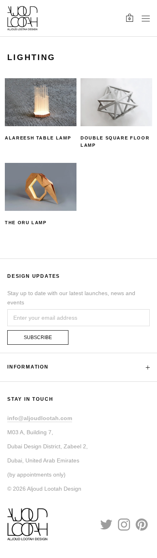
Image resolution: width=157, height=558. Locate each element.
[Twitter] (106, 524)
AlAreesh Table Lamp (38, 137)
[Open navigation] (146, 18)
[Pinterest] (142, 524)
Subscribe (38, 337)
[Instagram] (124, 524)
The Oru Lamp (26, 222)
